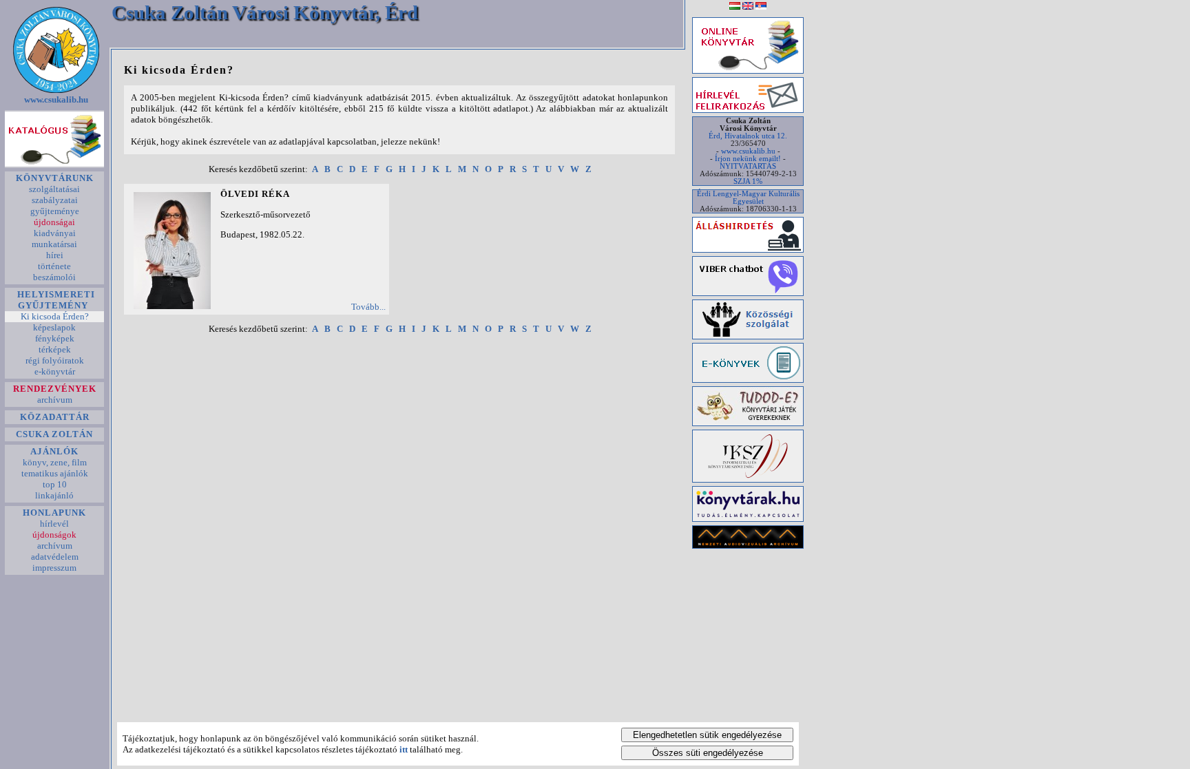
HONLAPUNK (54, 512)
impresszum (54, 567)
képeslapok (54, 327)
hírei (54, 255)
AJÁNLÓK (54, 451)
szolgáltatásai (54, 189)
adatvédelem (55, 556)
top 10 (55, 484)
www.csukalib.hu (56, 99)
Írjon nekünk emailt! (748, 158)
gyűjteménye (54, 211)
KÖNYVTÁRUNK (54, 178)
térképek (54, 349)
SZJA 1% (747, 181)
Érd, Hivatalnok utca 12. (748, 136)
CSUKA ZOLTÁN (54, 434)
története (54, 266)
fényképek (54, 338)
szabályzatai (55, 200)
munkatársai (54, 244)
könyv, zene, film (55, 462)
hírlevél (54, 523)
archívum (54, 399)
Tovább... (368, 307)
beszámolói (54, 277)
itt (403, 749)
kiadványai (55, 233)
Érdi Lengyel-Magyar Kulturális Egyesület (748, 197)
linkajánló (54, 495)
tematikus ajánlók (54, 473)
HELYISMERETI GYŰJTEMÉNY (54, 299)
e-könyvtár (54, 371)
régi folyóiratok (54, 360)
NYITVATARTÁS (748, 166)
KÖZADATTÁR (54, 417)
